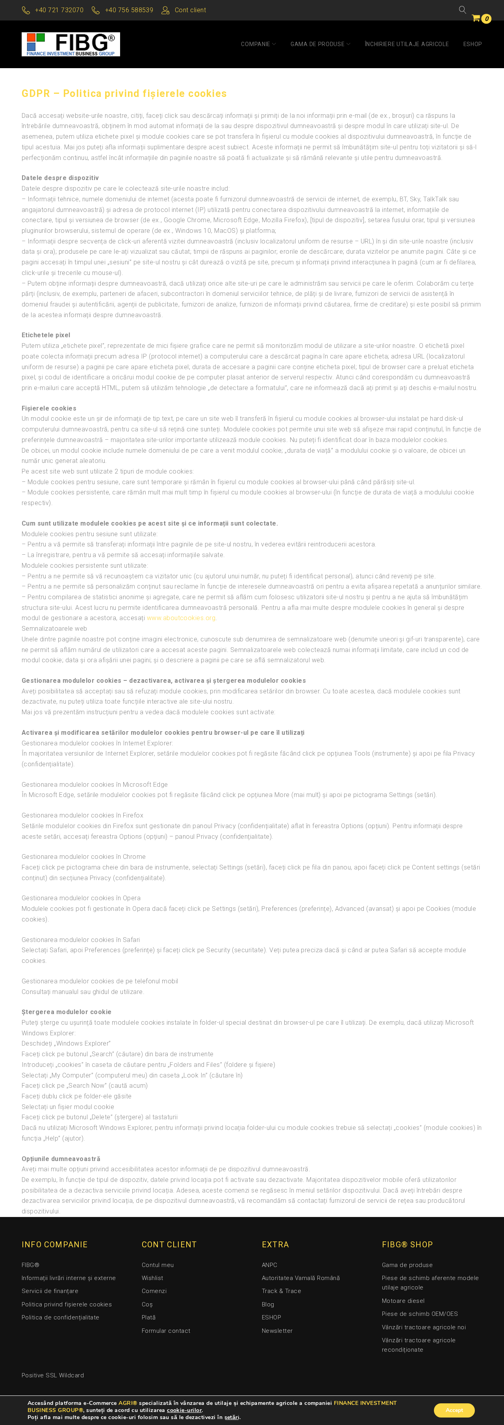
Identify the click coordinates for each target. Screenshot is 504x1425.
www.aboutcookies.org (181, 618)
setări (232, 1417)
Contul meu (158, 1265)
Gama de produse (318, 44)
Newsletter (277, 1330)
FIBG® (30, 1265)
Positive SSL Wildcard (53, 1375)
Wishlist (152, 1278)
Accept (454, 1410)
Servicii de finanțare (50, 1291)
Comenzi (154, 1291)
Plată (149, 1317)
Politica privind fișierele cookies (67, 1304)
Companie (256, 44)
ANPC (270, 1265)
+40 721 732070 (59, 10)
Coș (147, 1304)
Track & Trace (281, 1291)
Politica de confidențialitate (61, 1317)
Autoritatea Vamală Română (301, 1278)
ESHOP (473, 44)
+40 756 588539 (129, 10)
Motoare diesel (403, 1300)
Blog (268, 1304)
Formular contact (166, 1330)
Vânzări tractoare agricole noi (424, 1327)
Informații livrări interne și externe (69, 1278)
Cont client (190, 10)
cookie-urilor (184, 1410)
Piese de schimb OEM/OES (420, 1313)
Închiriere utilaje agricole (407, 44)
